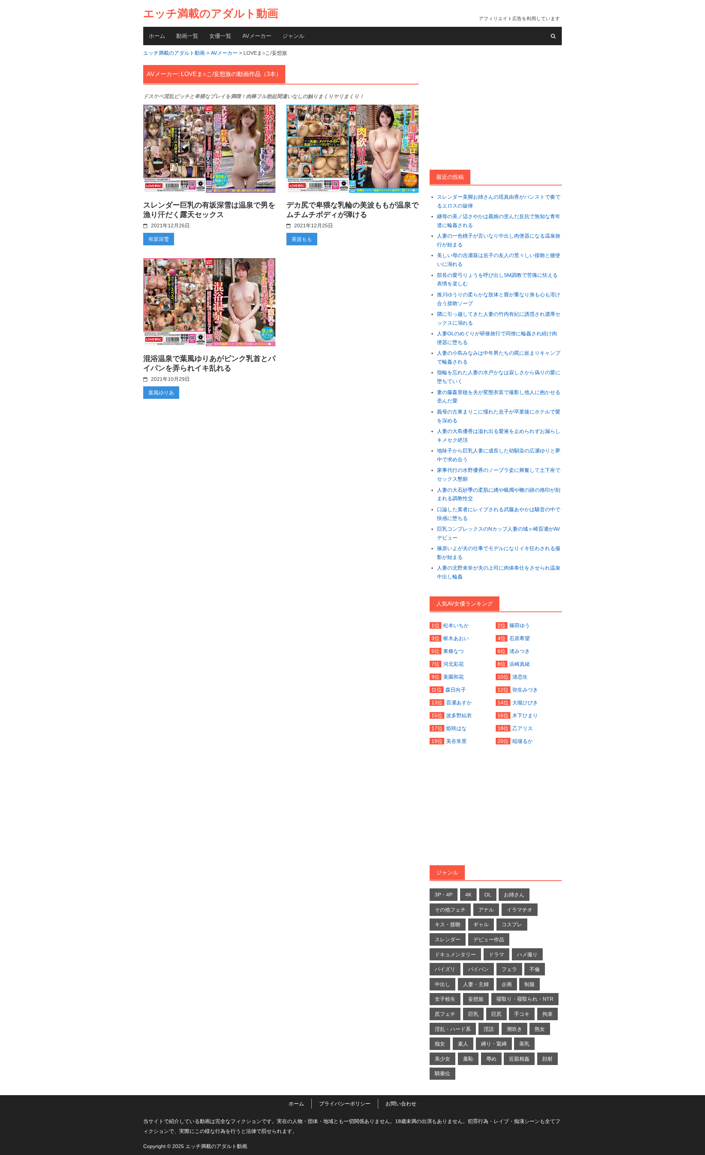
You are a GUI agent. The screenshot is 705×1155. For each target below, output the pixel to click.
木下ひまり (525, 715)
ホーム (157, 36)
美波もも (302, 239)
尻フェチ (445, 1014)
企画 (507, 984)
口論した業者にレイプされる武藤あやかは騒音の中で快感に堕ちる (498, 513)
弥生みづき (525, 690)
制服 (529, 984)
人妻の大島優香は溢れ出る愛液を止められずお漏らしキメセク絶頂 (498, 435)
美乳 (524, 1044)
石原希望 (519, 638)
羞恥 (468, 1059)
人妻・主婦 (476, 984)
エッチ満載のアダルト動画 (210, 13)
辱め (491, 1059)
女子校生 (445, 999)
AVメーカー (256, 36)
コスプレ (512, 924)
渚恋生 (520, 677)
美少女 (442, 1059)
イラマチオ (519, 910)
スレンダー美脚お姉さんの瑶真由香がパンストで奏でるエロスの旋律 (498, 201)
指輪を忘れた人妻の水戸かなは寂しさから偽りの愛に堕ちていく (498, 376)
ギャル (481, 924)
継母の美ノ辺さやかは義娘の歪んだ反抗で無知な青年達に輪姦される (498, 220)
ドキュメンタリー (455, 954)
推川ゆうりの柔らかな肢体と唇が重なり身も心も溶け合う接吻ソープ (498, 299)
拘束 (547, 1014)
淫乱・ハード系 (453, 1029)
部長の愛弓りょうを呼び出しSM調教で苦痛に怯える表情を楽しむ (497, 279)
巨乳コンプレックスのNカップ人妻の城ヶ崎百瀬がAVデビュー (498, 533)
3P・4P (443, 895)
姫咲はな (456, 728)
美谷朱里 (456, 741)
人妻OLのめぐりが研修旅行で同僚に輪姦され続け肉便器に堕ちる (497, 338)
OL (487, 895)
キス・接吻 (447, 924)
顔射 (547, 1059)
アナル (486, 910)
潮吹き (514, 1029)
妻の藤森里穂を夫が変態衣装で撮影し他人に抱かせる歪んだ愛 (498, 396)
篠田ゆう (519, 625)
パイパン (478, 969)
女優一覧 (220, 36)
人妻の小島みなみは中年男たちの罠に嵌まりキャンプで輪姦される (498, 357)
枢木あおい (456, 638)
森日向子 (455, 690)
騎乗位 (442, 1073)
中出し (442, 984)
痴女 (440, 1044)
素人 (463, 1044)
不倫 (534, 969)
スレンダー (447, 939)
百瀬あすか (459, 702)
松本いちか (456, 625)
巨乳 (473, 1014)
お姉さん (514, 895)
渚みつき (519, 651)
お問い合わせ (401, 1104)
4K (468, 895)
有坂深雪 (158, 239)
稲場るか (522, 741)
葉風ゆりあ (161, 393)
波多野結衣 (459, 715)
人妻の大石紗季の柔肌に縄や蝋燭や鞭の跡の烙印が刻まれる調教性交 (498, 494)
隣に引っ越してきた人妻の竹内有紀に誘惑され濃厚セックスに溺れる (498, 318)
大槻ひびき (525, 702)
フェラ (509, 969)
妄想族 (476, 999)
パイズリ (445, 969)
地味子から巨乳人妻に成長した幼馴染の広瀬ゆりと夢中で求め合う (498, 455)
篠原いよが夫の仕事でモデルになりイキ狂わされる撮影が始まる (498, 552)
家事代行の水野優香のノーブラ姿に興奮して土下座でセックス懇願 (498, 474)
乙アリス (522, 728)
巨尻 (496, 1014)
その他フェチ (450, 910)
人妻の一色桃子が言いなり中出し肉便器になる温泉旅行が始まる (498, 240)
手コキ (521, 1014)
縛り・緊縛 (494, 1044)
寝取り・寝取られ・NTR (524, 999)
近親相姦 (519, 1059)
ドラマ (496, 954)
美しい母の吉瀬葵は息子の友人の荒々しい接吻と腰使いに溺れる (498, 259)
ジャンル (293, 36)
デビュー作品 (488, 939)
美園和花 (453, 677)
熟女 (540, 1029)
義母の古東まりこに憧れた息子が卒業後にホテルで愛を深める (498, 416)
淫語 (489, 1029)
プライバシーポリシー (344, 1104)
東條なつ (453, 651)
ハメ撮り (527, 954)
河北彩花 (453, 664)
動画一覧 (187, 36)
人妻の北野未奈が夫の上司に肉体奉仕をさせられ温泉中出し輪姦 (498, 572)
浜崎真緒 (519, 664)
